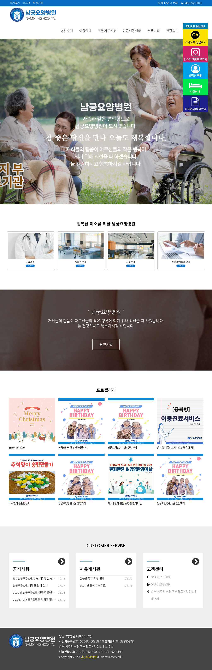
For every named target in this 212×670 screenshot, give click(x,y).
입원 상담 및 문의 (168, 3)
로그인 (26, 3)
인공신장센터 (132, 30)
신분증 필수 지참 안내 (92, 578)
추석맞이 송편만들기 (19, 503)
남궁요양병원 (88, 657)
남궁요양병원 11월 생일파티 (72, 447)
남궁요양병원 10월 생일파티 (122, 447)
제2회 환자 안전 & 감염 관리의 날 (125, 503)
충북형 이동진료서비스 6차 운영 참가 (176, 447)
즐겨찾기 (15, 3)
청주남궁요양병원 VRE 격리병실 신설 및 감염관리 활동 (44, 578)
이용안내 (85, 30)
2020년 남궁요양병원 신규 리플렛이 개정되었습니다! (43, 592)
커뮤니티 (153, 30)
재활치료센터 (107, 30)
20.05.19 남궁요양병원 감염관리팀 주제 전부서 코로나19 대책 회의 (52, 599)
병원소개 (66, 30)
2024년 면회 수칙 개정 (93, 585)
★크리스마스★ (17, 447)
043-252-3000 (192, 3)
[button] (16, 121)
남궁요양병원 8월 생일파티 (171, 503)
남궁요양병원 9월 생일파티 (72, 503)
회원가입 (38, 3)
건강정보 (172, 30)
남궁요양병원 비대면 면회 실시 (30, 585)
